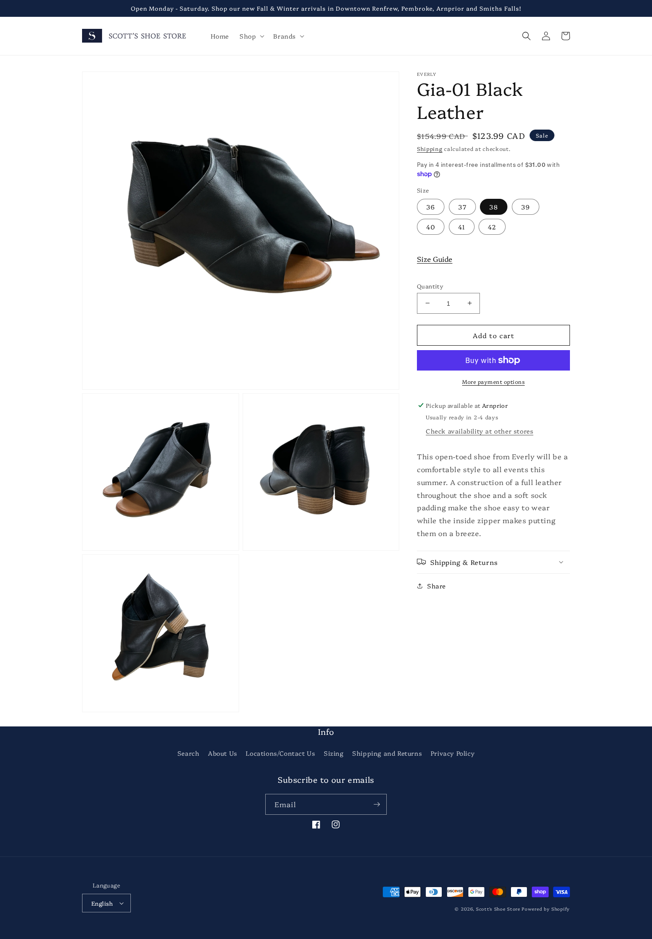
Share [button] (436, 585)
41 (461, 226)
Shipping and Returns (387, 753)
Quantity (430, 285)
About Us (222, 753)
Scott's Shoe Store (498, 909)
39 (525, 206)
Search (188, 753)
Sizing (334, 753)
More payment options (493, 381)
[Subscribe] (376, 804)
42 (492, 226)
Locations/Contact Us (280, 753)
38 (493, 206)
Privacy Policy (453, 753)
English (102, 903)
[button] (251, 36)
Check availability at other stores (479, 430)
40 (430, 226)
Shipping (430, 148)
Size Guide (434, 258)
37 (462, 206)
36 (430, 206)
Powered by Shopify (546, 909)
